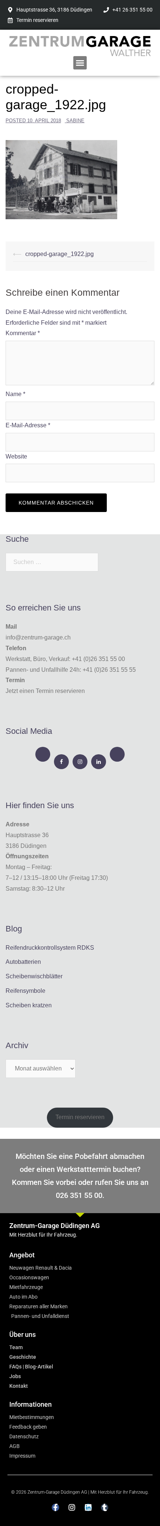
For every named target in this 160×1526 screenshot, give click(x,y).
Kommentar (23, 333)
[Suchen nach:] (52, 562)
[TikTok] (117, 754)
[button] (80, 62)
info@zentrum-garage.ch (38, 637)
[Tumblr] (104, 1507)
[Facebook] (61, 761)
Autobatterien (23, 962)
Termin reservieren (80, 1117)
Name (15, 394)
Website (16, 456)
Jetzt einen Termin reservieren (45, 691)
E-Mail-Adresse (28, 425)
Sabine (75, 120)
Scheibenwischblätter (34, 976)
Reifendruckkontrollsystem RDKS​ (50, 948)
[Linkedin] (88, 1507)
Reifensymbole (25, 991)
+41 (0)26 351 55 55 (109, 670)
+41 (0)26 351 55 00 (98, 659)
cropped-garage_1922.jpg (59, 254)
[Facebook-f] (55, 1507)
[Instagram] (80, 761)
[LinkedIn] (98, 761)
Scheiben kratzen (29, 1005)
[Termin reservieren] (42, 754)
